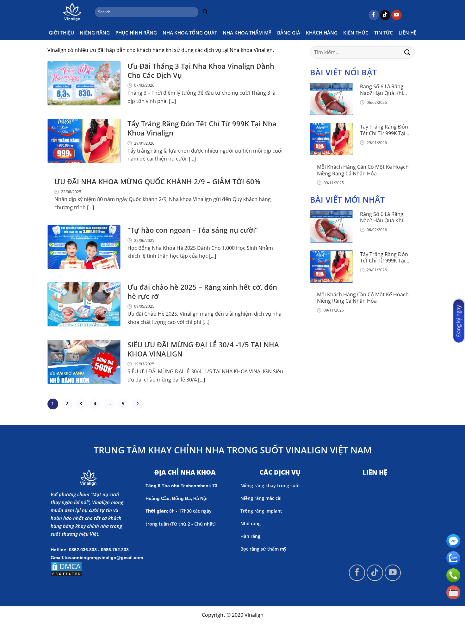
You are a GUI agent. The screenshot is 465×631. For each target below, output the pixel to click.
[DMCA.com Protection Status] (66, 568)
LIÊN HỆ (407, 32)
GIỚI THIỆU (61, 32)
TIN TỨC (383, 32)
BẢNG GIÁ (288, 32)
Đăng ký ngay (458, 321)
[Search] (205, 12)
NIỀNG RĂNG (95, 32)
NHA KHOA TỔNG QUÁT (190, 32)
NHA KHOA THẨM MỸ (247, 32)
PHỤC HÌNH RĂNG (136, 32)
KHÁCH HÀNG (322, 32)
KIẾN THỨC (356, 32)
